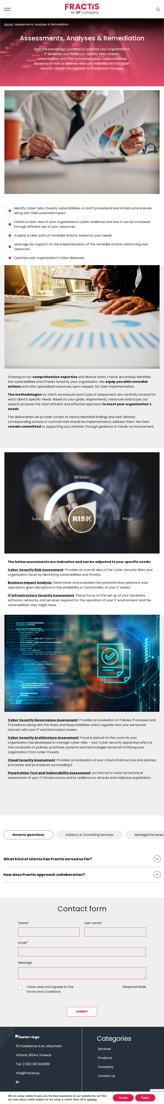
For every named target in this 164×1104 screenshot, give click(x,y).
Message (25, 962)
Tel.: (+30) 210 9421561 (33, 1064)
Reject (145, 1098)
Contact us (106, 1076)
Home (8, 24)
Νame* (23, 923)
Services (104, 1049)
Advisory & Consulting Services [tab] (89, 834)
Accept (123, 1098)
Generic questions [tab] (28, 834)
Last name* (93, 923)
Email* (23, 943)
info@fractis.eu (28, 1073)
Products (105, 1058)
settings (92, 1099)
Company (105, 1067)
